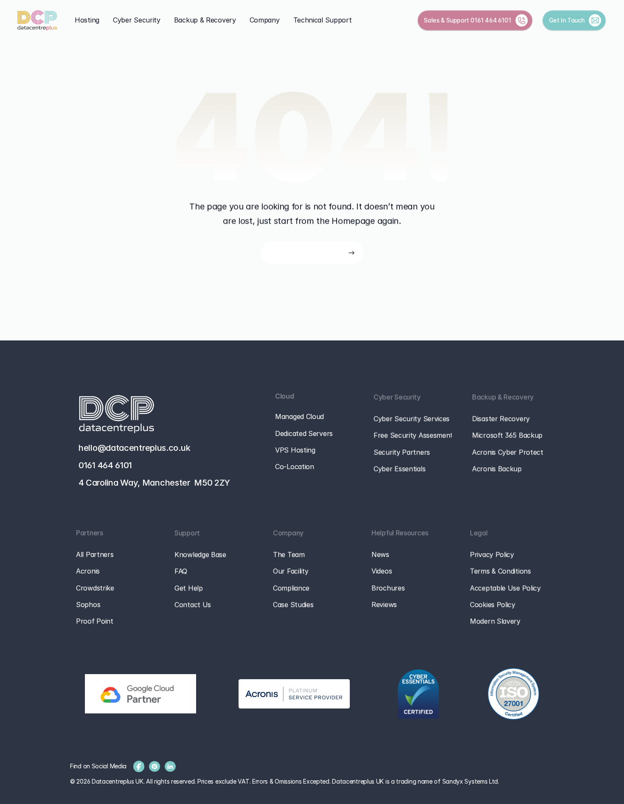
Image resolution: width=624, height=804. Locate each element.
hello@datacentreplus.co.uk (134, 448)
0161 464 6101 (491, 20)
